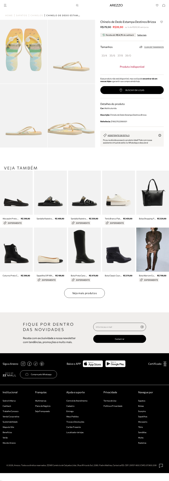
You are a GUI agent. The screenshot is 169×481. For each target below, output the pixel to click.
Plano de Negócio (43, 406)
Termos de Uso (109, 400)
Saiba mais (141, 35)
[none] (142, 327)
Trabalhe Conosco (10, 411)
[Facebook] (29, 364)
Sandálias (142, 432)
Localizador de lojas (75, 432)
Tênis (140, 427)
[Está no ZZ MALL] (9, 374)
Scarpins (142, 411)
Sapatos (21, 15)
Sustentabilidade (10, 422)
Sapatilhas (142, 416)
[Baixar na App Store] (93, 363)
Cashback (7, 406)
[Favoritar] (161, 22)
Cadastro (70, 406)
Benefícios (7, 432)
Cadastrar (120, 339)
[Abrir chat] (161, 465)
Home (9, 15)
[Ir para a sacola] (163, 5)
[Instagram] (23, 364)
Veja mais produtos (84, 293)
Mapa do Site (8, 427)
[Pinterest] (42, 364)
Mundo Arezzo (9, 443)
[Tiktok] (36, 364)
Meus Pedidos (72, 416)
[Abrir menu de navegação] (6, 5)
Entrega (69, 411)
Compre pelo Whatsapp (41, 374)
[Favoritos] (157, 5)
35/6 (112, 55)
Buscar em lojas (135, 90)
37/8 (120, 55)
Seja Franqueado (42, 411)
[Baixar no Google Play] (115, 363)
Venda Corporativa (11, 416)
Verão (5, 437)
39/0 (128, 55)
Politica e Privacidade (112, 406)
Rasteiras (142, 443)
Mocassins (142, 422)
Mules (140, 437)
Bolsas (141, 406)
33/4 (104, 55)
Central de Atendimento (76, 400)
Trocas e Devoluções (75, 422)
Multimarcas (40, 400)
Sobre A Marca (9, 400)
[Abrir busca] (77, 5)
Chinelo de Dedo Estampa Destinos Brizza (75, 15)
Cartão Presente (73, 427)
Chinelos (37, 15)
